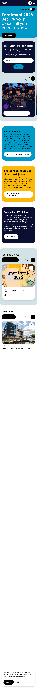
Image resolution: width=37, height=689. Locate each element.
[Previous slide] (27, 78)
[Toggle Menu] (34, 3)
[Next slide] (33, 78)
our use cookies (19, 676)
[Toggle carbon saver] (32, 9)
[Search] (30, 3)
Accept (8, 682)
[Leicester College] (4, 3)
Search (18, 67)
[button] (17, 682)
